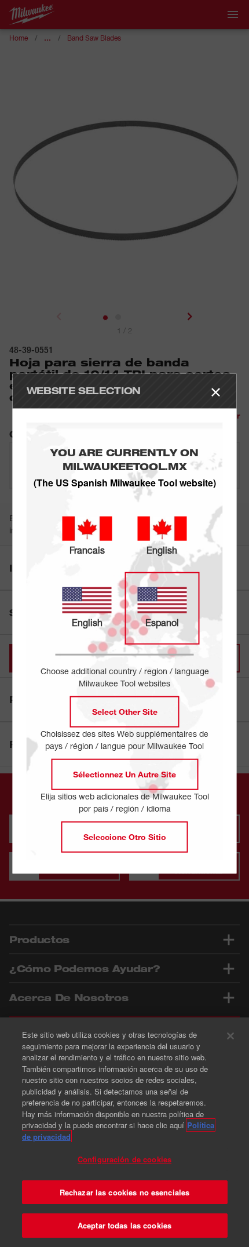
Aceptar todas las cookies (124, 1225)
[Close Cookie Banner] (230, 1036)
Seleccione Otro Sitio (124, 837)
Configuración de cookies (124, 1159)
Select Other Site (125, 712)
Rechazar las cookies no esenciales (124, 1192)
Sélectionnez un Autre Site (124, 774)
